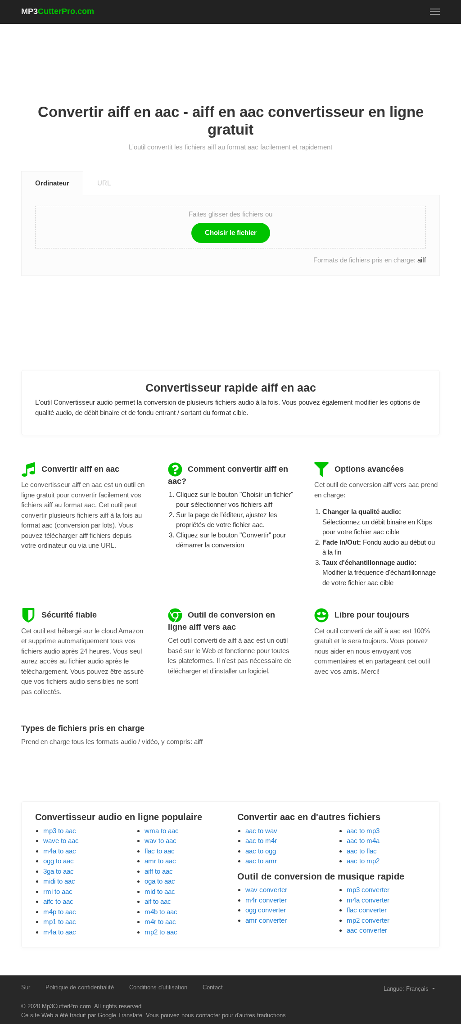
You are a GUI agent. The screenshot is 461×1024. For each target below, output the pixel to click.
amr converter (266, 920)
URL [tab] (104, 183)
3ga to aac (58, 871)
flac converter (367, 910)
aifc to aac (58, 901)
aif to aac (158, 901)
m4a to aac (59, 851)
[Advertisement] (230, 54)
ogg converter (265, 910)
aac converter (367, 930)
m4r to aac (160, 921)
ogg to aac (58, 861)
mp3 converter (368, 889)
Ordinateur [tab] (52, 183)
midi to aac (59, 881)
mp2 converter (368, 920)
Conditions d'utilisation (158, 987)
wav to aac (160, 840)
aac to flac (362, 851)
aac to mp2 (363, 861)
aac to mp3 (363, 831)
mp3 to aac (59, 831)
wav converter (266, 889)
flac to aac (160, 851)
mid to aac (160, 891)
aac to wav (261, 831)
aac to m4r (261, 840)
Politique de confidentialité (79, 987)
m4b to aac (161, 912)
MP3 (57, 11)
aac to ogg (260, 851)
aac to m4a (363, 840)
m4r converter (266, 900)
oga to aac (160, 881)
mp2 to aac (161, 932)
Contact (213, 987)
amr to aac (160, 861)
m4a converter (368, 900)
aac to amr (261, 861)
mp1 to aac (59, 921)
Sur (25, 987)
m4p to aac (59, 912)
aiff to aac (159, 871)
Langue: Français (407, 988)
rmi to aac (57, 891)
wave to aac (61, 840)
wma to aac (162, 831)
